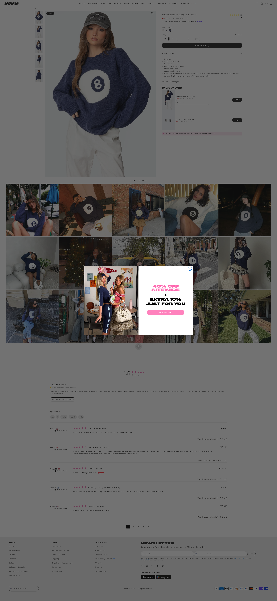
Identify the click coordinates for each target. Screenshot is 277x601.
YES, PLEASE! (165, 312)
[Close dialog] (190, 269)
